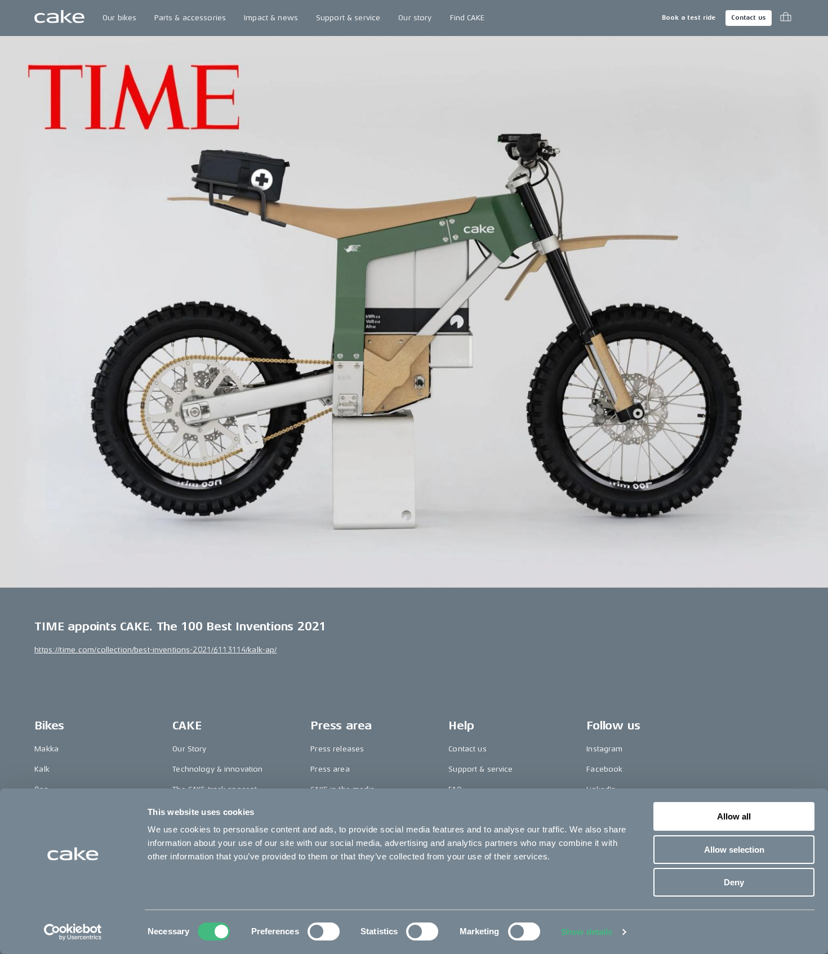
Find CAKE (467, 18)
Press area (329, 769)
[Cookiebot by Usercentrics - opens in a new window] (73, 932)
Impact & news (271, 18)
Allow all (734, 816)
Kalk (42, 769)
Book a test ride (688, 17)
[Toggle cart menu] (785, 18)
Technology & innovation (217, 769)
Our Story (189, 749)
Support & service (348, 18)
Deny (734, 882)
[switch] (324, 931)
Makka (46, 749)
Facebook (604, 769)
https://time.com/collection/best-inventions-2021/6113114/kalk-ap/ (155, 650)
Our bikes (119, 18)
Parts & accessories (190, 18)
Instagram (604, 749)
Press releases (337, 749)
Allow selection (734, 849)
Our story (414, 18)
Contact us (748, 17)
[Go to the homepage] (59, 18)
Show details (586, 932)
